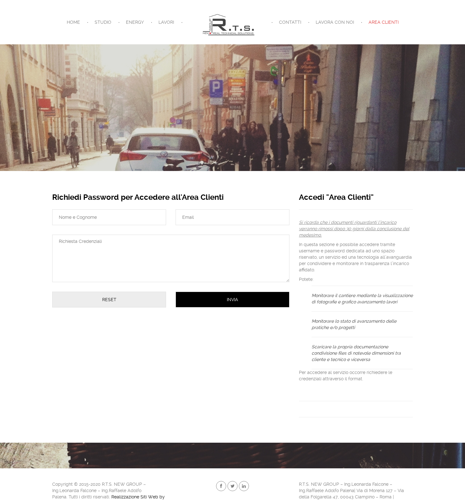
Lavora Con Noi (335, 22)
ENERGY (135, 22)
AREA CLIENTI (384, 22)
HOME (73, 22)
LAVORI (166, 22)
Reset (109, 299)
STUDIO (103, 22)
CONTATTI (290, 22)
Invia (232, 299)
